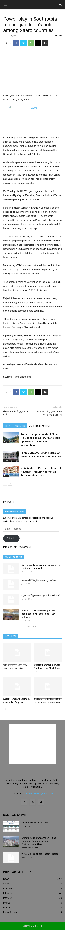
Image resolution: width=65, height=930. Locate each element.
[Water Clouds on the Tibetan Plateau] (11, 857)
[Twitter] (41, 802)
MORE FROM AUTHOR (39, 426)
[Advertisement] (32, 70)
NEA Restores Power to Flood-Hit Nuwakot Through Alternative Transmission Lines (41, 472)
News (6, 442)
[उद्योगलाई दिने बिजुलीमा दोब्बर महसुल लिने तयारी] (11, 584)
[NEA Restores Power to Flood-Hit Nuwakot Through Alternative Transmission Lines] (11, 471)
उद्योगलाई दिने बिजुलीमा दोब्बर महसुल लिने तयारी (39, 580)
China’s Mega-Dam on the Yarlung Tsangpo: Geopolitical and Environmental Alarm (38, 841)
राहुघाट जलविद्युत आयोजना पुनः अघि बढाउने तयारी (40, 595)
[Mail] (32, 802)
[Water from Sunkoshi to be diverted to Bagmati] (17, 686)
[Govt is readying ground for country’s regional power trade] (11, 568)
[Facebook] (24, 802)
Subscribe (11, 538)
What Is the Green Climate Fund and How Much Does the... (47, 668)
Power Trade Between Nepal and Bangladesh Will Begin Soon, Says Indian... (39, 613)
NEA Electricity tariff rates (34, 822)
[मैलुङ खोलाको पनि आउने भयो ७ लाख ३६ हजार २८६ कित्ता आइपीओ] (17, 652)
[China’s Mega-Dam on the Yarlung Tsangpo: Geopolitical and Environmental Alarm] (11, 841)
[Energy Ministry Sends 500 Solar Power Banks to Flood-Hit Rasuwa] (11, 456)
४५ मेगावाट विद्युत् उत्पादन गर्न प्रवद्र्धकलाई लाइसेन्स (49, 413)
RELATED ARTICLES (15, 426)
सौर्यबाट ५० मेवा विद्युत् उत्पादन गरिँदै (16, 413)
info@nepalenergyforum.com (38, 793)
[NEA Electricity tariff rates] (11, 826)
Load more (31, 626)
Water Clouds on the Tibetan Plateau (39, 854)
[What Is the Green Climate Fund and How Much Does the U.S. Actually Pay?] (48, 652)
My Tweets (9, 501)
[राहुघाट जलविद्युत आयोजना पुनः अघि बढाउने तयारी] (11, 599)
